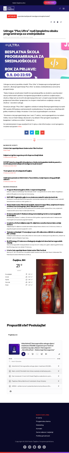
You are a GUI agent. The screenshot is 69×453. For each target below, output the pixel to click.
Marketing (40, 425)
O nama (39, 418)
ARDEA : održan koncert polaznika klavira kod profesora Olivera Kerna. (34, 386)
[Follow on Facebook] (51, 22)
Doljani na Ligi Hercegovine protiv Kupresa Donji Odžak (23, 155)
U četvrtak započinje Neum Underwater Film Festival (22, 148)
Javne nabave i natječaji (44, 432)
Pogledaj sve (12, 335)
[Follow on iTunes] (61, 22)
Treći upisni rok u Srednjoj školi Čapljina (17, 171)
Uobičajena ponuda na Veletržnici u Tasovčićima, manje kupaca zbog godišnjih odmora (31, 178)
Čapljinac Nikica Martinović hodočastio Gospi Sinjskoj (29, 381)
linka (19, 126)
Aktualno (26, 37)
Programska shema (43, 421)
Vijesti (31, 37)
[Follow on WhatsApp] (44, 447)
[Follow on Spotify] (57, 22)
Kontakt (39, 429)
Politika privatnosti (43, 436)
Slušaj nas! (50, 2)
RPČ (6, 37)
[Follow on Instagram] (54, 22)
